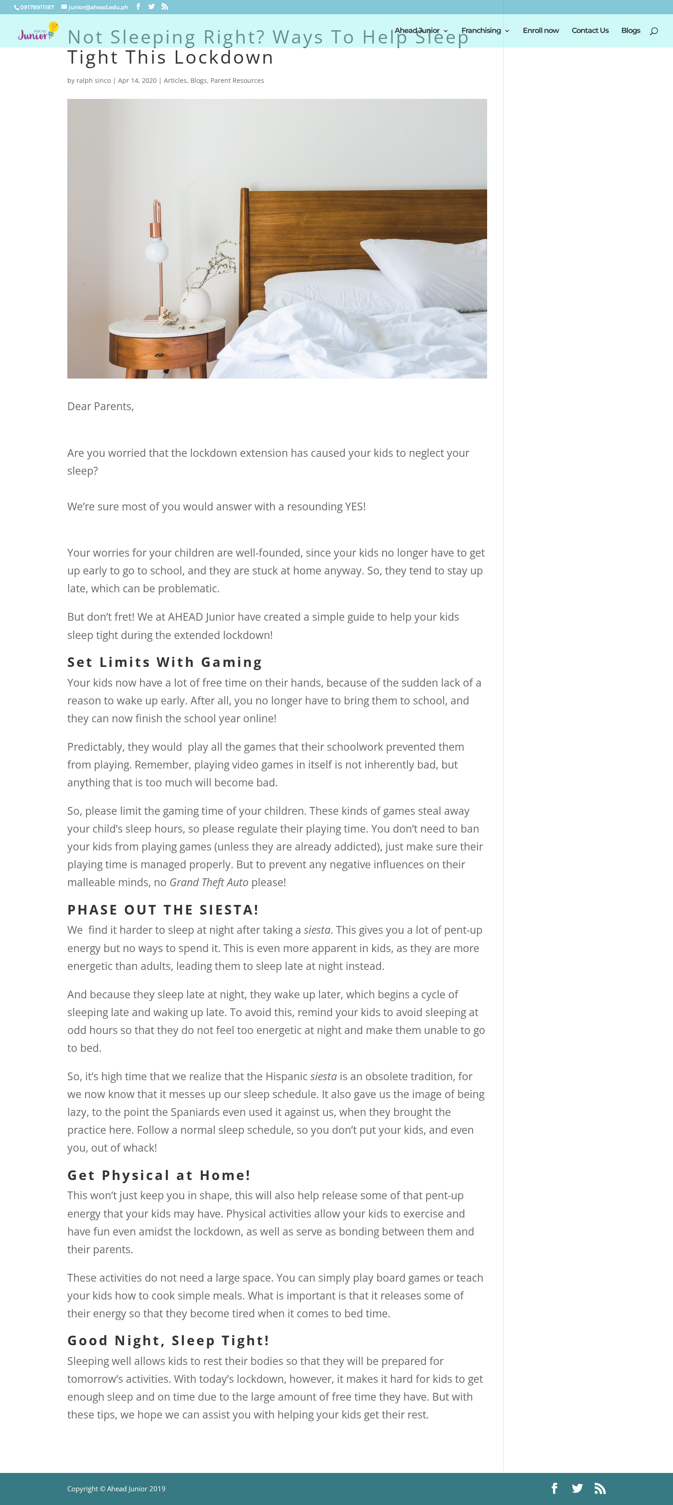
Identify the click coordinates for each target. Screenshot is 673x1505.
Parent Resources (237, 80)
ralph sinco (93, 80)
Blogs (630, 31)
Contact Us (590, 31)
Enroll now (541, 31)
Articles (175, 80)
